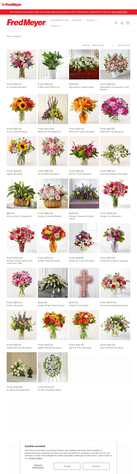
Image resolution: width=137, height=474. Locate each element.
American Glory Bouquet (81, 261)
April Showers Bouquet (112, 347)
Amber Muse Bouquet (49, 261)
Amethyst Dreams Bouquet (114, 261)
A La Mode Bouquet (16, 87)
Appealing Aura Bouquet (19, 347)
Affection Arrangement (49, 131)
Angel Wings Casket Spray (51, 305)
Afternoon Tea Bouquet (112, 131)
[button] (77, 20)
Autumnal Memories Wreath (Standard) (83, 435)
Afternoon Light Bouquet (82, 131)
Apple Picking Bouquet (49, 347)
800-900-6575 (119, 12)
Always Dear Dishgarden (19, 216)
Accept (67, 466)
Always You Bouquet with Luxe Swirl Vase (20, 262)
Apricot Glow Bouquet (80, 347)
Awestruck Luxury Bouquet (114, 434)
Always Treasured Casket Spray (81, 217)
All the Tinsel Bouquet (80, 174)
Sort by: (86, 45)
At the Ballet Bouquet (80, 390)
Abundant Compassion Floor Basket (114, 88)
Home (9, 36)
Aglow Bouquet (14, 174)
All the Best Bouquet (48, 174)
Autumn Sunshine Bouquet (20, 434)
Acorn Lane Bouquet (17, 131)
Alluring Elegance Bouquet (114, 174)
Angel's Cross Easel (78, 305)
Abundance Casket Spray (81, 87)
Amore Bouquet (15, 305)
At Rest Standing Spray (49, 390)
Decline (96, 466)
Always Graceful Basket (49, 216)
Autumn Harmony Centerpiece (109, 391)
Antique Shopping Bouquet (114, 305)
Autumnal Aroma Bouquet (51, 434)
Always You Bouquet (110, 216)
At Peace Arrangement (18, 390)
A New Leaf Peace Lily (49, 87)
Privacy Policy (35, 458)
